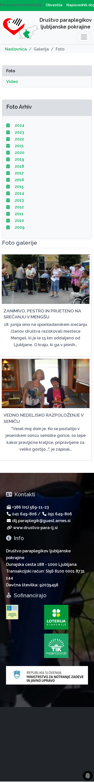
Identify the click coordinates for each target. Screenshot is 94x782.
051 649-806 (60, 514)
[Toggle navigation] (84, 37)
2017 (19, 173)
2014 (19, 193)
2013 (19, 200)
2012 (19, 207)
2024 (19, 125)
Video (12, 81)
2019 (19, 159)
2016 (19, 179)
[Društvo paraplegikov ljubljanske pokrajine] (20, 29)
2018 (19, 166)
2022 (19, 139)
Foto (10, 70)
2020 (19, 152)
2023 (19, 132)
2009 (19, 227)
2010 (19, 220)
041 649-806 (24, 514)
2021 (19, 145)
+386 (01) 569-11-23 (30, 507)
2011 (19, 213)
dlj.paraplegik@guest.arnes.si (41, 520)
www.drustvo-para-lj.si (35, 527)
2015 (19, 186)
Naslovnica (16, 49)
